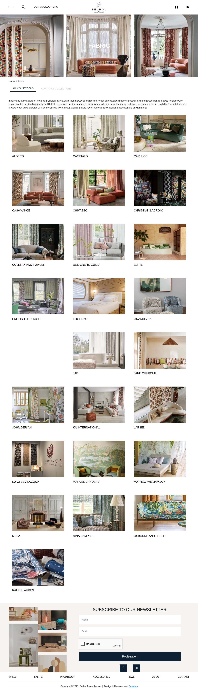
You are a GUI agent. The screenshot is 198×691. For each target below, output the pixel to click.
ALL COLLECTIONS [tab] (23, 88)
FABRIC (38, 677)
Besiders (133, 686)
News (131, 677)
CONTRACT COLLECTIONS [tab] (56, 88)
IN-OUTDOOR (67, 677)
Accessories (101, 677)
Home (12, 81)
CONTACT (183, 677)
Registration (129, 656)
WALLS (13, 677)
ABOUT (156, 677)
